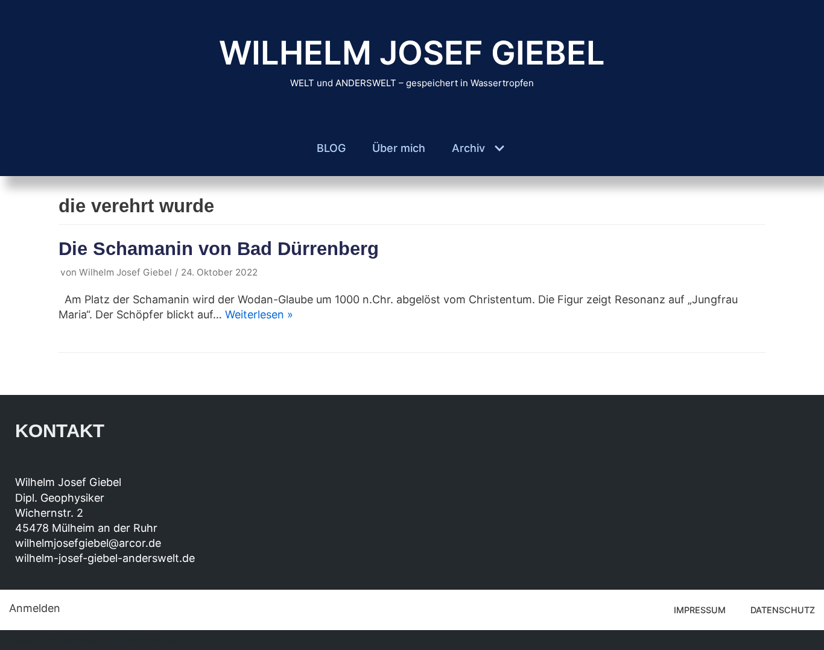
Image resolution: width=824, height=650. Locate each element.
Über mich (398, 148)
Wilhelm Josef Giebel (125, 272)
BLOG (331, 148)
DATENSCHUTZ (782, 610)
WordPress (154, 640)
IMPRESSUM (700, 610)
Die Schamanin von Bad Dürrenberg (219, 248)
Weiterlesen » (259, 314)
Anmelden (34, 608)
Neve (22, 640)
